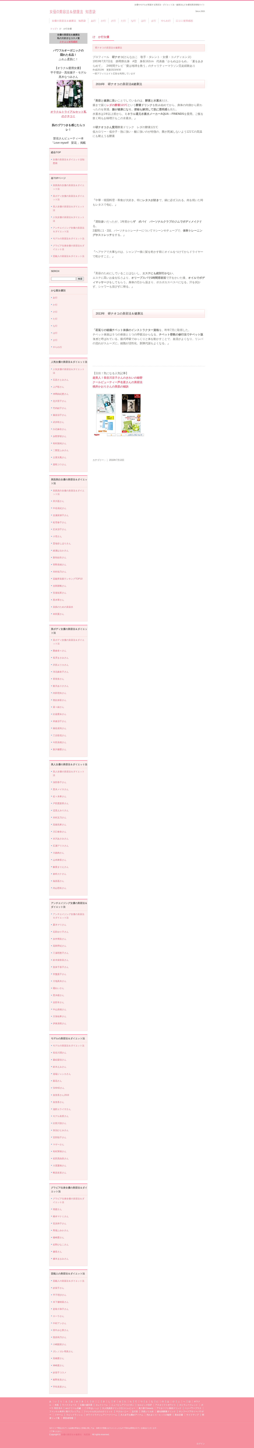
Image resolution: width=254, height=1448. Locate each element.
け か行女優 (101, 36)
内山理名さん (59, 888)
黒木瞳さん (58, 995)
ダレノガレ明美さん (63, 1351)
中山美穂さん (59, 1009)
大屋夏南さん (59, 1165)
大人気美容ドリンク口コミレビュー (118, 1408)
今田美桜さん (59, 742)
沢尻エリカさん (61, 665)
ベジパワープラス (193, 1408)
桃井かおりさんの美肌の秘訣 (111, 386)
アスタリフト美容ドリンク (169, 1408)
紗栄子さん (58, 1288)
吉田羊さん (58, 1002)
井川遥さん (58, 501)
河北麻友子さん (61, 671)
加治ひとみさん (61, 1130)
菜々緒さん (58, 707)
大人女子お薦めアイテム (131, 1415)
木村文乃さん (59, 817)
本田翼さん (58, 614)
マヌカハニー (122, 1411)
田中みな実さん (61, 1330)
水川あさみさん (61, 838)
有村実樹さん (59, 1151)
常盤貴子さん (59, 974)
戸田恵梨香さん (61, 803)
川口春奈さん (59, 831)
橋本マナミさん (61, 1216)
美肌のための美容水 (63, 607)
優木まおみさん (61, 1258)
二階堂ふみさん (61, 450)
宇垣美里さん (59, 1386)
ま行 (153, 20)
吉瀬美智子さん (61, 515)
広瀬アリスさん (61, 845)
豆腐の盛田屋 (86, 1405)
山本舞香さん (59, 860)
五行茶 (135, 1411)
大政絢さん (58, 853)
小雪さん (57, 536)
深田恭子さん (59, 782)
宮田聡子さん (59, 1137)
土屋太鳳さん (59, 457)
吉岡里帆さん (59, 586)
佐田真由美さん (61, 1158)
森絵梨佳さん (59, 1059)
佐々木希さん (59, 796)
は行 (143, 20)
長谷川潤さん (59, 1052)
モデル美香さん (61, 1116)
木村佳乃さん (59, 571)
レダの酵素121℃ (117, 105)
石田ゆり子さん (61, 932)
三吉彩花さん (59, 735)
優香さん (57, 1251)
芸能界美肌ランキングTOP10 (67, 578)
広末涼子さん (59, 529)
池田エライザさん (62, 1109)
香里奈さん (58, 679)
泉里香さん (58, 1102)
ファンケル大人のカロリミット (98, 1411)
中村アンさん (59, 1323)
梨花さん (57, 1081)
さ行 (113, 20)
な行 (133, 20)
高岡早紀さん (59, 946)
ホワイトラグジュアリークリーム (101, 1415)
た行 (123, 20)
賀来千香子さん (61, 967)
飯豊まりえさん (61, 867)
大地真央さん (59, 981)
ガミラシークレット (188, 1405)
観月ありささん (61, 686)
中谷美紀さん (59, 508)
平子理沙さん (59, 1295)
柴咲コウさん (59, 464)
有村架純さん (59, 443)
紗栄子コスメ (59, 1372)
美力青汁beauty (146, 1408)
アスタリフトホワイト (165, 1405)
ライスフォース (69, 1405)
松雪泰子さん (59, 522)
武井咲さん (58, 422)
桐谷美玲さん (59, 728)
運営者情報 (68, 1418)
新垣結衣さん (59, 557)
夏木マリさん (59, 924)
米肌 (57, 1405)
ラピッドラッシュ (74, 1415)
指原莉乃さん (59, 1337)
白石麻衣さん (59, 429)
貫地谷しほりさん (62, 543)
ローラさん (58, 1316)
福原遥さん (58, 881)
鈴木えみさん (59, 1067)
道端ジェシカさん (62, 1074)
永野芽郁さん (59, 436)
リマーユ (59, 1415)
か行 (103, 20)
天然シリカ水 (147, 1411)
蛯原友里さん (59, 1172)
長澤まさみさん (61, 657)
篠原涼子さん (59, 415)
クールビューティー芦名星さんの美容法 (117, 382)
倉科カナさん (59, 874)
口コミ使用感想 (184, 20)
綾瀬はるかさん (61, 550)
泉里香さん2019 (61, 1095)
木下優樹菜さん (61, 1302)
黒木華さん (58, 600)
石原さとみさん (61, 379)
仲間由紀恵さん (61, 394)
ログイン (200, 1443)
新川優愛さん (59, 749)
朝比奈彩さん (59, 700)
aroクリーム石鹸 (73, 1408)
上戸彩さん (58, 387)
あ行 (93, 20)
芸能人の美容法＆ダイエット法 (68, 256)
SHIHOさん (58, 1088)
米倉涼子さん (59, 721)
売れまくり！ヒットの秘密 (159, 1415)
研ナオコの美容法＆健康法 (108, 47)
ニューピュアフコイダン (122, 1405)
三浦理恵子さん (61, 953)
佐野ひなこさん (61, 1244)
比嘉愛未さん (59, 714)
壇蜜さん (57, 1209)
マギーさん (58, 1144)
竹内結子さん (59, 408)
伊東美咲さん (59, 1023)
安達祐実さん (59, 592)
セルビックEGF (144, 1405)
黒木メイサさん (61, 789)
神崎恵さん (58, 1365)
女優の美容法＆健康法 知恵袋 (72, 11)
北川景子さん (59, 401)
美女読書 (179, 1415)
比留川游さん (59, 1123)
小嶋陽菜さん (59, 1344)
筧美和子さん (59, 1223)
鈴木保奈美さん (61, 960)
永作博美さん (59, 939)
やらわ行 (166, 20)
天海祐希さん (59, 1016)
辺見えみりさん (61, 810)
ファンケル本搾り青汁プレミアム (64, 1411)
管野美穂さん (59, 564)
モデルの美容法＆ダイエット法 (68, 238)
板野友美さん (59, 1379)
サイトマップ (192, 1415)
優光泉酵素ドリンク (166, 1411)
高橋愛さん (58, 1358)
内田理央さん (59, 693)
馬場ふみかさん (61, 1230)
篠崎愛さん (58, 1237)
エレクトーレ (102, 1405)
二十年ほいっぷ (91, 1408)
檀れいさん (58, 988)
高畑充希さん (59, 824)
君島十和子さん (61, 1309)
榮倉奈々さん (59, 650)
